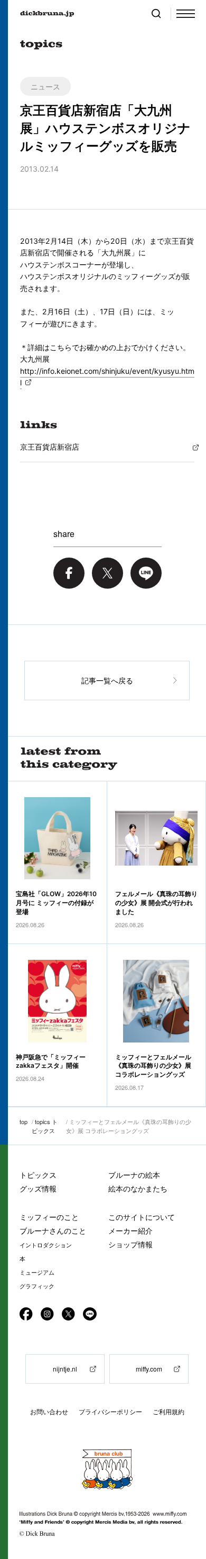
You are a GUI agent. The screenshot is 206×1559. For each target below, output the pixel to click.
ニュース (45, 86)
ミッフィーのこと (49, 1217)
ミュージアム (37, 1272)
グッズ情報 (38, 1188)
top (23, 1121)
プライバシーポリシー (110, 1412)
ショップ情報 (130, 1244)
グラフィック (37, 1286)
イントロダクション (46, 1245)
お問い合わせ (49, 1412)
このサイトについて (141, 1217)
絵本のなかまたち (137, 1188)
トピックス (38, 1174)
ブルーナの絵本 (134, 1174)
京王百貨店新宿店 (49, 446)
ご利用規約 (168, 1412)
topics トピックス (45, 1126)
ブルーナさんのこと (53, 1230)
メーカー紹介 (130, 1230)
